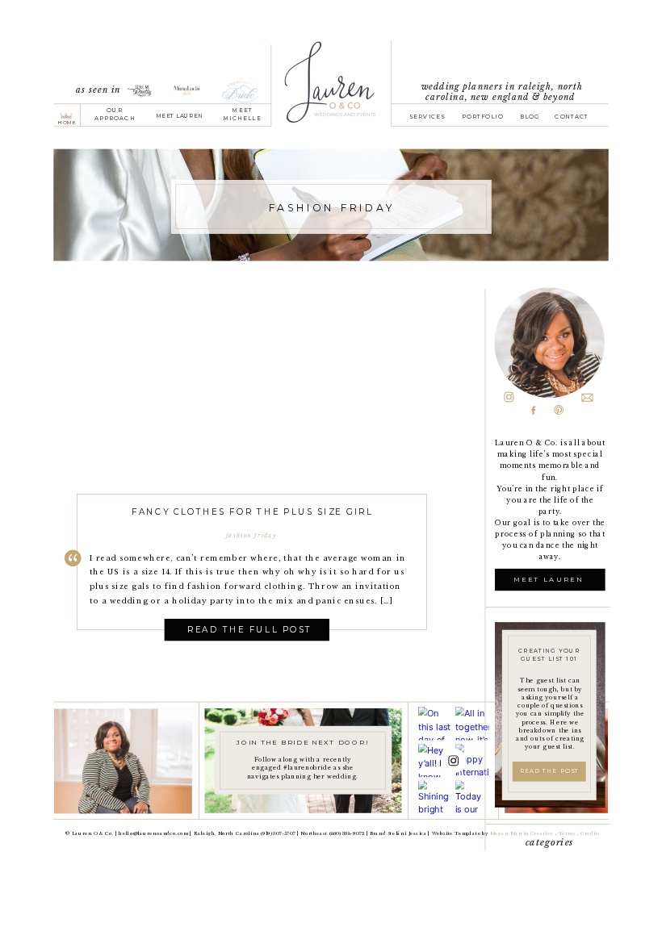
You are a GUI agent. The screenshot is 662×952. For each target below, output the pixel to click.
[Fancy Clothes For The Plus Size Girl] (252, 413)
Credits (590, 834)
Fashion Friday (251, 535)
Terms (568, 834)
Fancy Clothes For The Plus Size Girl (252, 511)
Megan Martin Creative (521, 834)
